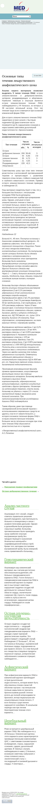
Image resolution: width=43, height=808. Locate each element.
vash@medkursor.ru (21, 793)
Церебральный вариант (15, 721)
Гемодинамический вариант (18, 560)
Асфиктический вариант (16, 667)
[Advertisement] (21, 47)
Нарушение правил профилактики (20, 487)
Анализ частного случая (16, 506)
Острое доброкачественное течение (19, 491)
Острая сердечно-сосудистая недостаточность (17, 615)
